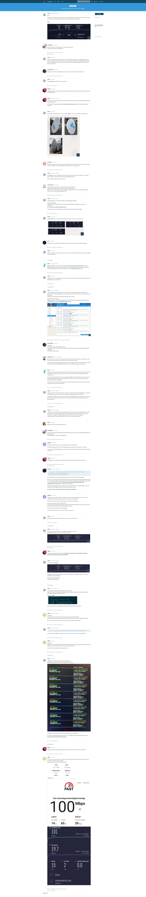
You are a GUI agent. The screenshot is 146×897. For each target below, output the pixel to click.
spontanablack (52, 81)
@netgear (49, 574)
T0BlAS (51, 630)
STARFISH (50, 460)
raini (49, 252)
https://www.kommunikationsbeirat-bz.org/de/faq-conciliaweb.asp (63, 489)
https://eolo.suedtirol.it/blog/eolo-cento (68, 104)
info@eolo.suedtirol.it (75, 268)
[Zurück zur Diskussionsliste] (1, 1)
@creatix (49, 265)
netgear (50, 497)
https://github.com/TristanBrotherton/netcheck (56, 736)
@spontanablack (51, 218)
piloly (50, 278)
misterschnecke (52, 200)
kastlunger (51, 175)
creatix (50, 345)
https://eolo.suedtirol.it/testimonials (75, 265)
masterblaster (51, 91)
